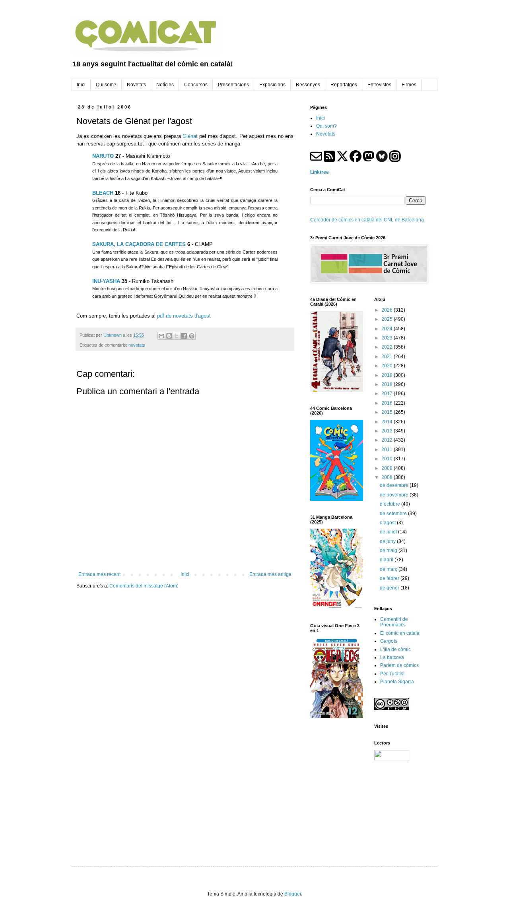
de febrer (390, 578)
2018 (387, 384)
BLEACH (102, 193)
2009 (387, 468)
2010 (387, 458)
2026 (387, 310)
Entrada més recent (99, 574)
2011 (387, 449)
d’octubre (390, 504)
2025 (387, 319)
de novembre (395, 495)
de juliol (389, 532)
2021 (387, 356)
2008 (387, 477)
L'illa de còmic (395, 649)
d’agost (388, 522)
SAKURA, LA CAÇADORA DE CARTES (139, 244)
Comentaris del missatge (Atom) (144, 586)
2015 (387, 412)
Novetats (325, 134)
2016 (387, 403)
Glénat (190, 136)
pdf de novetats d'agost (184, 316)
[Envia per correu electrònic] (161, 336)
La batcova (392, 657)
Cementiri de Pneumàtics (394, 622)
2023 (387, 338)
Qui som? (326, 126)
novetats (136, 345)
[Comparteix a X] (177, 336)
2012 (387, 440)
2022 (387, 347)
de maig (389, 550)
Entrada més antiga (270, 574)
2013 (387, 431)
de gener (390, 588)
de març (389, 569)
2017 (387, 393)
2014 (387, 422)
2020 (387, 365)
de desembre (395, 485)
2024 (387, 328)
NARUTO (103, 156)
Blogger (292, 894)
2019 (387, 375)
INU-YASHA (106, 281)
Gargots (388, 641)
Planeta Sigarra (397, 681)
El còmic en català (400, 633)
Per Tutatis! (392, 674)
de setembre (394, 513)
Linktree (319, 172)
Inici (185, 574)
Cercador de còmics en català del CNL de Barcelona (367, 220)
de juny (388, 541)
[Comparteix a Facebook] (184, 336)
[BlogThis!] (169, 336)
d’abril (387, 559)
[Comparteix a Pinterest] (192, 336)
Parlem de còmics (399, 665)
